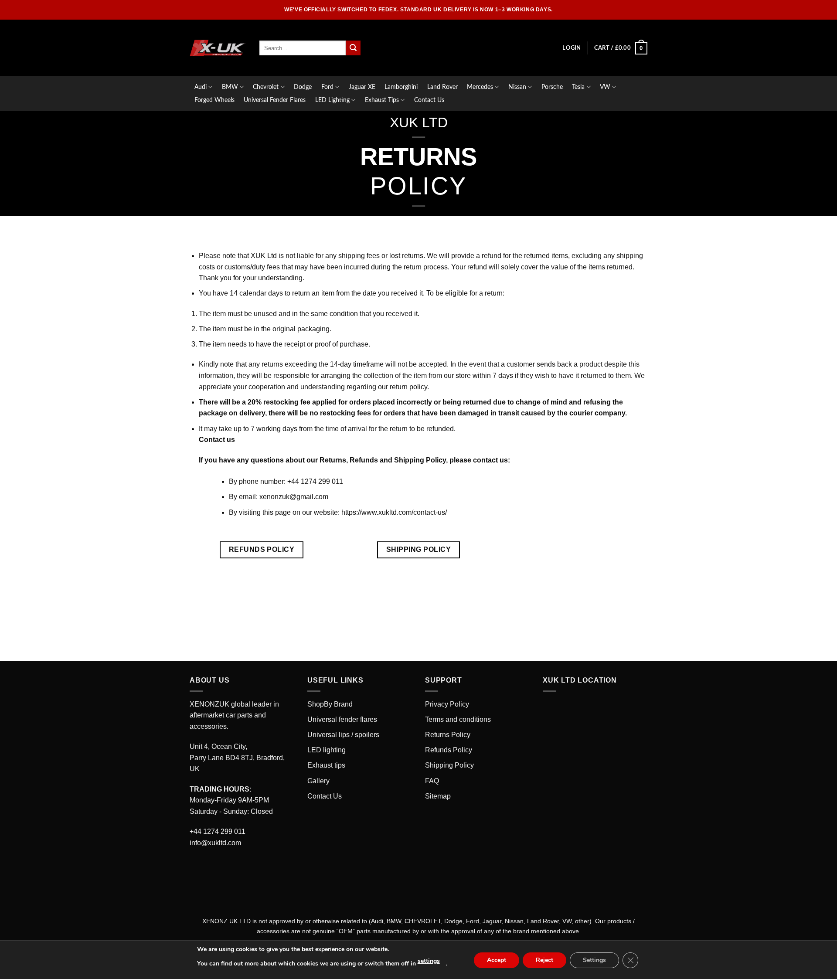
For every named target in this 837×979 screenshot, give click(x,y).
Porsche (552, 87)
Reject (544, 960)
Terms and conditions (458, 719)
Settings (594, 960)
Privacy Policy (447, 704)
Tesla (578, 87)
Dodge (303, 87)
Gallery (318, 781)
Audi (200, 87)
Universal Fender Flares (275, 100)
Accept (496, 960)
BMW (230, 87)
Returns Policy (447, 734)
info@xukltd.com (215, 842)
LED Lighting (332, 100)
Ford (327, 87)
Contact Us (429, 100)
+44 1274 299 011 (217, 831)
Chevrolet (266, 87)
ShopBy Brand (330, 704)
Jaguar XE (362, 87)
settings (429, 961)
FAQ (432, 781)
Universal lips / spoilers (343, 734)
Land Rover (442, 87)
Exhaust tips (326, 765)
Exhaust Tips (382, 100)
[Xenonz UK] (218, 48)
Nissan (517, 87)
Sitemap (438, 796)
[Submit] (353, 48)
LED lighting (326, 750)
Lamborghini (401, 87)
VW (605, 87)
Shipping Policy (449, 765)
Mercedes (480, 87)
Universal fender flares (342, 719)
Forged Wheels (214, 100)
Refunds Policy (448, 750)
